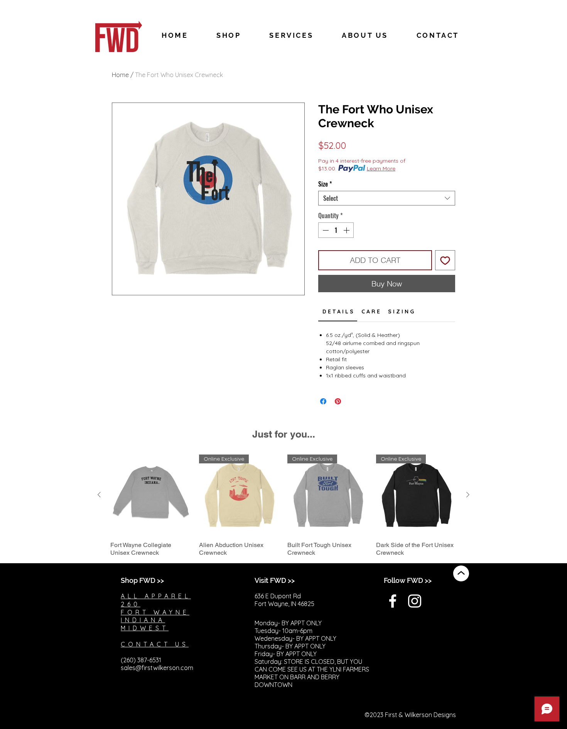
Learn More (381, 168)
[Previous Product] (99, 494)
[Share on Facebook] (323, 401)
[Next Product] (467, 494)
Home (120, 75)
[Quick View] (150, 495)
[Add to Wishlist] (445, 260)
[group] (283, 505)
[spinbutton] (336, 230)
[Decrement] (324, 230)
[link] (337, 311)
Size (325, 184)
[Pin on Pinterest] (338, 401)
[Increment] (347, 230)
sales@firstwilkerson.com (157, 668)
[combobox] (386, 198)
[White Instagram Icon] (415, 601)
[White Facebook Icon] (393, 601)
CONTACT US (155, 644)
